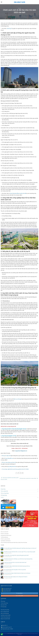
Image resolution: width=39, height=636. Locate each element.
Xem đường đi (19, 593)
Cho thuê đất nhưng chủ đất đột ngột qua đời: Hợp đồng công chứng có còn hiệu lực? (20, 548)
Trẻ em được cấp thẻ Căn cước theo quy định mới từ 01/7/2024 (15, 469)
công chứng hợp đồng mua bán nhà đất (18, 193)
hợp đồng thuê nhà (12, 466)
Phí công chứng (20, 595)
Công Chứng (25, 633)
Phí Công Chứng (4, 495)
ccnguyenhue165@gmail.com (21, 450)
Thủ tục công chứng (5, 493)
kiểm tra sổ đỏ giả (17, 399)
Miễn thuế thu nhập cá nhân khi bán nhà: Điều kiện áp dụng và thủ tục (17, 566)
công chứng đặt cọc (9, 458)
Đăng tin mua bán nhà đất (5, 618)
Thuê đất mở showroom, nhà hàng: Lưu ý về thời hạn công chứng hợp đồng (18, 558)
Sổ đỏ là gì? (9, 28)
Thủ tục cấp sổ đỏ (4, 491)
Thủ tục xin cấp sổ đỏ (6, 455)
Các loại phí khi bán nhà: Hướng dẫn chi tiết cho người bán (15, 569)
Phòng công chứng (31, 633)
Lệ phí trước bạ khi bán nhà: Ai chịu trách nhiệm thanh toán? (15, 562)
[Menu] (1, 2)
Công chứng (3, 489)
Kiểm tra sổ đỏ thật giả (5, 613)
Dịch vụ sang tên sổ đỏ (5, 611)
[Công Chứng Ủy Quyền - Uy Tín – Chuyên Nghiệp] (19, 2)
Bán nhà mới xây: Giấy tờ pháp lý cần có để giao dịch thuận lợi (15, 576)
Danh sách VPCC (4, 604)
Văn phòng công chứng (5, 609)
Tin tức (19, 8)
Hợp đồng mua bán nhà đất (5, 615)
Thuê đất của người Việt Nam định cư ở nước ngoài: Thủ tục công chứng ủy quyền (19, 551)
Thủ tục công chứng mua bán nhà (9, 462)
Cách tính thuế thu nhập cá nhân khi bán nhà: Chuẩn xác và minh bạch (17, 573)
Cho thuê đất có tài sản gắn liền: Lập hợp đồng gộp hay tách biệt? (16, 555)
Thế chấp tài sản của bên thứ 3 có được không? (28, 478)
